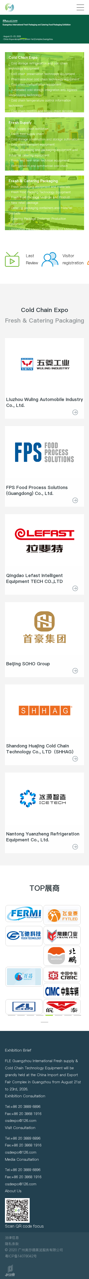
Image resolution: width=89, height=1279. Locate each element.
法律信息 (12, 1237)
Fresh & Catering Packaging (44, 320)
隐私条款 (12, 1243)
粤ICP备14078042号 (21, 1256)
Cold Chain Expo (44, 310)
